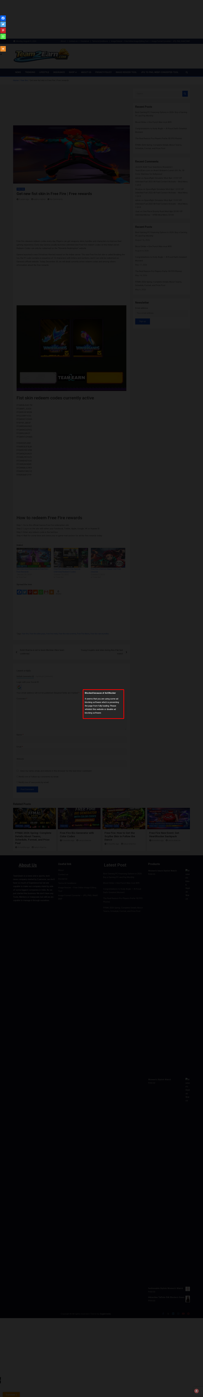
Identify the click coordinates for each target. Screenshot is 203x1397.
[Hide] (1, 54)
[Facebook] (3, 18)
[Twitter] (3, 24)
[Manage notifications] (196, 1391)
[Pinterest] (3, 30)
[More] (3, 49)
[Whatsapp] (3, 36)
